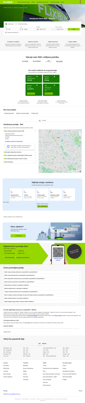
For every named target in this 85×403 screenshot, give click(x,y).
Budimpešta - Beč (7, 348)
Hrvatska (5, 371)
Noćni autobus (7, 374)
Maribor (44, 120)
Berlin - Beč (45, 354)
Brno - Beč (65, 352)
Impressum (38, 399)
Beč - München (26, 356)
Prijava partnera (47, 385)
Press (44, 371)
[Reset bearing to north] (80, 135)
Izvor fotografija (47, 379)
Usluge (64, 368)
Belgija (24, 371)
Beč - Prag (25, 348)
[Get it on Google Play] (8, 394)
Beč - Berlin (45, 350)
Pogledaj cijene (31, 93)
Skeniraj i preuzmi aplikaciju (58, 259)
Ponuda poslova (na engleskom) (51, 368)
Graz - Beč (25, 350)
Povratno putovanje (22, 24)
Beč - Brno (65, 350)
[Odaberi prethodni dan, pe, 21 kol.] (51, 29)
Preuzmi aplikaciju (7, 376)
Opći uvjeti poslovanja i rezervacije (51, 374)
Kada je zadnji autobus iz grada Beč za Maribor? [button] (16, 288)
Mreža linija (6, 368)
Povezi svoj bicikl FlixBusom (69, 374)
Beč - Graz (25, 352)
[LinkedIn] (80, 394)
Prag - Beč (5, 356)
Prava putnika (33, 399)
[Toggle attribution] (80, 171)
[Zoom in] (80, 131)
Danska (25, 374)
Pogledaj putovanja (49, 93)
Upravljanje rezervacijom (69, 371)
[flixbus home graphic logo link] (8, 2)
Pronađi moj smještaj (12, 32)
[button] (20, 131)
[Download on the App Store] (16, 394)
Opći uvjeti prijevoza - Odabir (50, 376)
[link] (42, 231)
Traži (73, 29)
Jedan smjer (11, 24)
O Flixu (44, 365)
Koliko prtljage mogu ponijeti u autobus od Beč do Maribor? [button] (19, 301)
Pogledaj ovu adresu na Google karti (14, 141)
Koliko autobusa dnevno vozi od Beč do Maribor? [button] (16, 298)
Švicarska (25, 376)
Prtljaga (65, 379)
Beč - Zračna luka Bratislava (49, 356)
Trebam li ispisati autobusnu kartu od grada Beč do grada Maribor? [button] (21, 291)
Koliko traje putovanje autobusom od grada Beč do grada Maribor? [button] (21, 272)
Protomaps (70, 171)
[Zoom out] (80, 133)
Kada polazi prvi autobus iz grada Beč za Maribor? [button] (16, 285)
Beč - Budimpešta (7, 350)
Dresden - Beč (66, 354)
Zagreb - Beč (46, 352)
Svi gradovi (6, 365)
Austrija (21, 7)
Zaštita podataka (25, 399)
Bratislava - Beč (7, 354)
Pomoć (64, 365)
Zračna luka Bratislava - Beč (49, 348)
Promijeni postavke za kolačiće (60, 399)
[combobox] (14, 29)
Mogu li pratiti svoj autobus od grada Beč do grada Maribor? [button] (19, 282)
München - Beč (26, 354)
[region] (60, 151)
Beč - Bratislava (7, 352)
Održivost (45, 382)
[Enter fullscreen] (80, 138)
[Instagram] (79, 394)
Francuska (25, 379)
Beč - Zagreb (66, 348)
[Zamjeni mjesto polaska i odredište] (20, 29)
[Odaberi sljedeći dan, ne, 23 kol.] (53, 29)
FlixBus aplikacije (58, 315)
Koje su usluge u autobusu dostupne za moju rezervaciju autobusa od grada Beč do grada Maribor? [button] (29, 295)
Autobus (15, 7)
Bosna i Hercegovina (28, 368)
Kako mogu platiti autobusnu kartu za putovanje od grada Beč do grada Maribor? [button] (24, 278)
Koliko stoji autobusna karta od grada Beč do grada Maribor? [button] (19, 275)
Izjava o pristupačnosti (46, 399)
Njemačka (25, 365)
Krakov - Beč (66, 356)
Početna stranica (7, 7)
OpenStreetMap (76, 171)
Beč (26, 7)
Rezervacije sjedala (67, 376)
